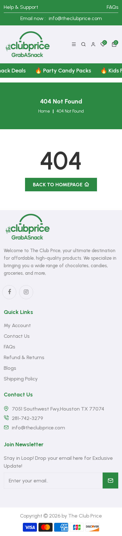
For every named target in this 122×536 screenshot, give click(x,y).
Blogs (10, 368)
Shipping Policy (21, 379)
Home (44, 111)
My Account (17, 325)
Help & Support (21, 7)
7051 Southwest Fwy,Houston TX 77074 (58, 409)
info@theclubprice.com (75, 18)
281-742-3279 (27, 418)
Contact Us (17, 336)
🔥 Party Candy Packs (61, 70)
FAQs (112, 7)
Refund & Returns (24, 357)
